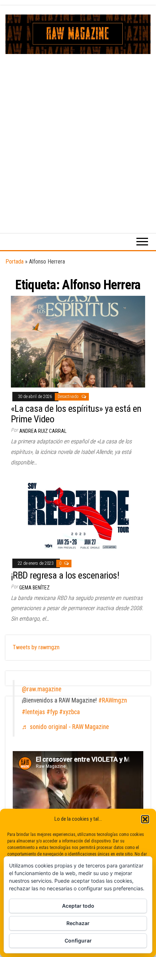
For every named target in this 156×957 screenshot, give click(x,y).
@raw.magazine (41, 689)
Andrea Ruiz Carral (42, 431)
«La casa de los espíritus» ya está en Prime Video (76, 413)
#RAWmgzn (112, 700)
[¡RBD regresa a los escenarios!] (78, 516)
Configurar (78, 940)
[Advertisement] (78, 136)
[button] (145, 819)
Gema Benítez (34, 588)
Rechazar (78, 923)
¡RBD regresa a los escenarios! (65, 575)
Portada (14, 261)
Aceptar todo (78, 906)
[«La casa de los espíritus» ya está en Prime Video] (78, 341)
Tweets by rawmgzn (36, 647)
